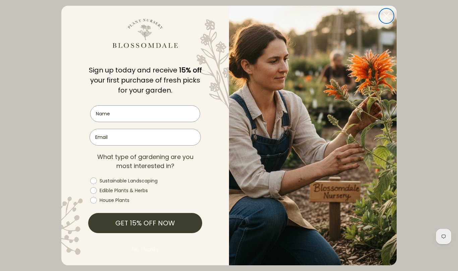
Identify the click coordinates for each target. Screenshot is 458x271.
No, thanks (145, 249)
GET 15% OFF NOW (145, 223)
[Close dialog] (386, 15)
